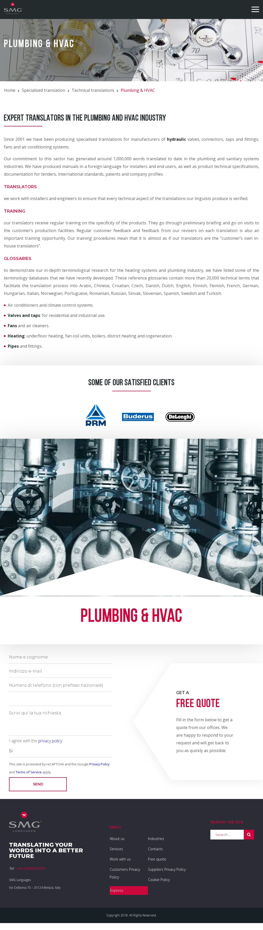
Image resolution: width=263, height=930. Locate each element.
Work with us (120, 859)
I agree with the (35, 741)
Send (38, 784)
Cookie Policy (159, 879)
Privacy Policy (99, 764)
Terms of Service (29, 772)
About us (117, 838)
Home (9, 90)
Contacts (155, 848)
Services (116, 848)
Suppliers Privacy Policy (167, 869)
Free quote (157, 859)
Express (116, 890)
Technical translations (93, 90)
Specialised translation (43, 90)
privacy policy (50, 741)
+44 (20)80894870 (30, 868)
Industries (156, 838)
